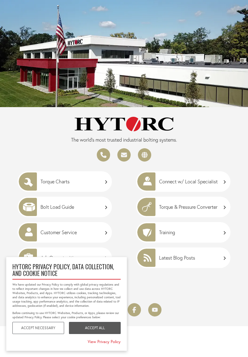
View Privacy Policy (104, 341)
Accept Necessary (38, 328)
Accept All (95, 328)
